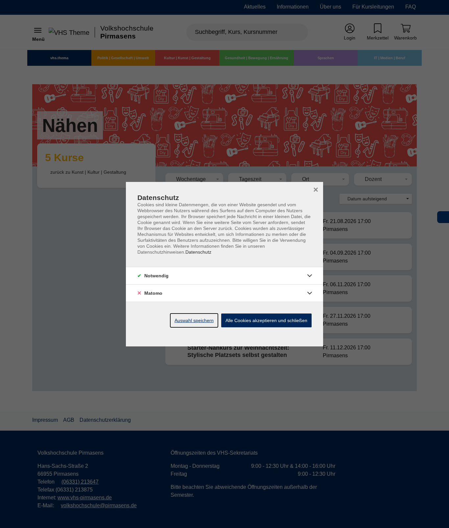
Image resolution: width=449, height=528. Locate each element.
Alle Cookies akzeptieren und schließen (266, 320)
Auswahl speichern (194, 320)
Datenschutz (198, 252)
